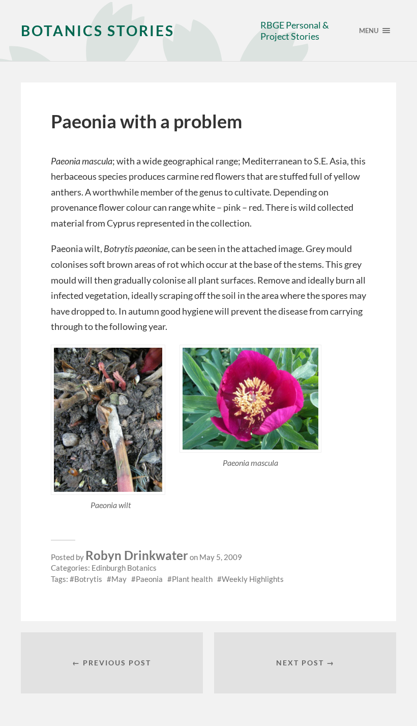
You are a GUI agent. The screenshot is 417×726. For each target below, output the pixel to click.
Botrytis (88, 578)
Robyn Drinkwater (136, 555)
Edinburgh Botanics (124, 567)
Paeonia (149, 578)
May (119, 578)
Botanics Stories (97, 30)
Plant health (192, 578)
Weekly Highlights (253, 578)
